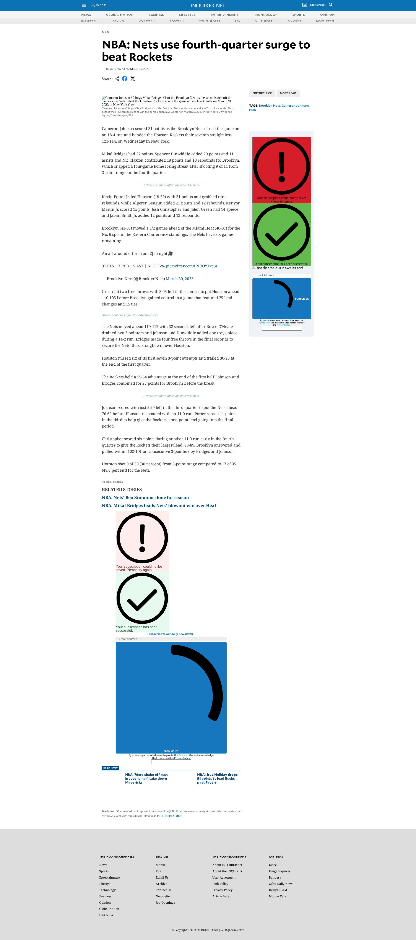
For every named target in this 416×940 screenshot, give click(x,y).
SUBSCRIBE (302, 298)
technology (265, 15)
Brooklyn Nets (269, 105)
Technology (107, 890)
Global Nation (109, 909)
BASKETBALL (89, 21)
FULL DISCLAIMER (169, 816)
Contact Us (163, 890)
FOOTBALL (177, 21)
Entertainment (109, 877)
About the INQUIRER (227, 871)
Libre (273, 865)
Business (105, 896)
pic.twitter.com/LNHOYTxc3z (192, 265)
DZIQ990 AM (278, 890)
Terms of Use (185, 755)
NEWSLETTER (325, 21)
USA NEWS (107, 915)
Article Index (221, 896)
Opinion (105, 902)
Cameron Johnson (295, 105)
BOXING (118, 21)
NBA (105, 32)
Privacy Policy (182, 758)
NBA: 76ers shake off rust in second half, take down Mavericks (146, 778)
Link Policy (220, 884)
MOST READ (288, 93)
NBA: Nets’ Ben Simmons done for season (145, 497)
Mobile (161, 865)
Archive (161, 884)
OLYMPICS (294, 21)
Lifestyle (105, 884)
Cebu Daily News (281, 884)
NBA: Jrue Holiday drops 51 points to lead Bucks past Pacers (217, 778)
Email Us (162, 877)
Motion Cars (277, 896)
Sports (104, 871)
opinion (327, 15)
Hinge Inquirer (280, 871)
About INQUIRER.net (227, 865)
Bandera (275, 877)
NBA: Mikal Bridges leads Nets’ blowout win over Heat (159, 505)
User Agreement (224, 877)
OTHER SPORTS (209, 21)
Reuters (111, 69)
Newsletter (163, 896)
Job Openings (165, 902)
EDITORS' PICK (262, 93)
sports (298, 15)
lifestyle (187, 15)
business (156, 15)
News (86, 15)
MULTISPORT (264, 21)
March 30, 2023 (179, 278)
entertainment (225, 15)
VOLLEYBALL (147, 21)
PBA (237, 21)
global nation (119, 15)
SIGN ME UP (171, 751)
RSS (158, 871)
